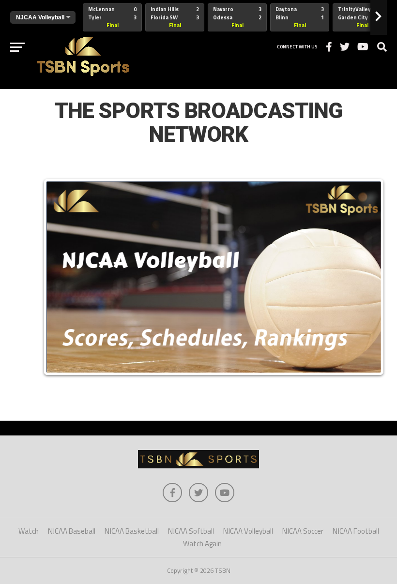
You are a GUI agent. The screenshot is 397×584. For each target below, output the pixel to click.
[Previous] (60, 276)
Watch (28, 531)
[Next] (366, 276)
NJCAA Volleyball (248, 531)
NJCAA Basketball (132, 531)
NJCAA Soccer (302, 531)
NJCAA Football (356, 531)
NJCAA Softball (191, 531)
